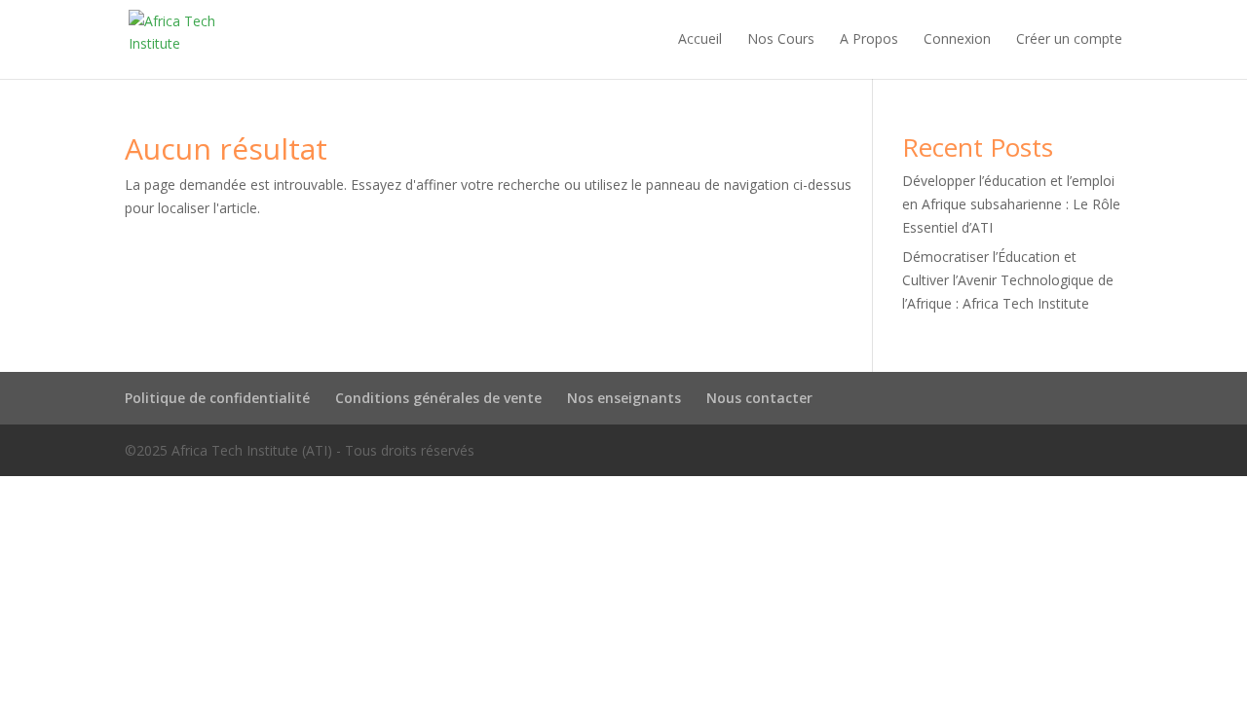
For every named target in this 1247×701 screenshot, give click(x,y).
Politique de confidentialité (217, 397)
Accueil (700, 40)
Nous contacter (759, 397)
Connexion (957, 40)
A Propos (869, 40)
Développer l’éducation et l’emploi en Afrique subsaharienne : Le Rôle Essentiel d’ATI (1011, 204)
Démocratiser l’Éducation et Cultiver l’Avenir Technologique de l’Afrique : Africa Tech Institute (1008, 280)
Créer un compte (1069, 40)
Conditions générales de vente (438, 397)
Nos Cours (780, 40)
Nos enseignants (624, 397)
